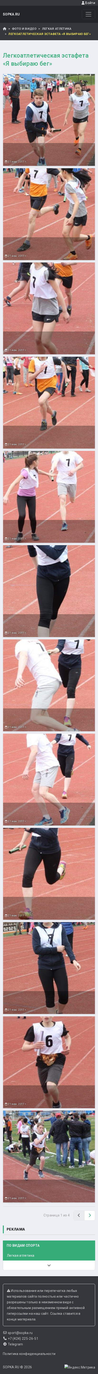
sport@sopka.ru (20, 1333)
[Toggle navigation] (88, 14)
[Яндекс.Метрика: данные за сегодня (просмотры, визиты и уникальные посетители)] (79, 1367)
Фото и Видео (24, 28)
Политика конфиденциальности (29, 1354)
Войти (89, 3)
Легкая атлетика (57, 28)
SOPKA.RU (11, 14)
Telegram (15, 1344)
